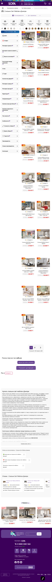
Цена (5, 35)
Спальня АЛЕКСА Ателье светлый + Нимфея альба (43, 158)
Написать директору (5, 575)
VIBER (17, 551)
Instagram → (9, 373)
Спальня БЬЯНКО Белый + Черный (43, 243)
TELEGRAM (23, 551)
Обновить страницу (26, 577)
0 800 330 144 (28, 4)
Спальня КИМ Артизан (28, 101)
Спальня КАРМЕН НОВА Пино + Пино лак (43, 214)
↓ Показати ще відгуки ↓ (26, 368)
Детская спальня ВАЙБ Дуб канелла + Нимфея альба (43, 299)
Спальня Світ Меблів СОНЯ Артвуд (27, 520)
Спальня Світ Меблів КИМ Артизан (33, 481)
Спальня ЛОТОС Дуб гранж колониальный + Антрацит (43, 130)
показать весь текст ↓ (26, 443)
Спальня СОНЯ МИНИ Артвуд (43, 186)
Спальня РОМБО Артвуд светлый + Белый (43, 45)
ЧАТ (29, 551)
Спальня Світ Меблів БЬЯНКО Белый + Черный (9, 520)
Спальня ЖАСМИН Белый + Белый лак (28, 243)
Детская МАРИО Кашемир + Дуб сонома (28, 328)
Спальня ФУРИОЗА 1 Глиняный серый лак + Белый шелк (28, 187)
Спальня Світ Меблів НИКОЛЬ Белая (13, 481)
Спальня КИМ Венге (28, 157)
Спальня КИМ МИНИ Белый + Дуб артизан (28, 214)
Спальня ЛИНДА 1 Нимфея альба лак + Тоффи (28, 130)
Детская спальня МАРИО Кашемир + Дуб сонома (28, 299)
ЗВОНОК (34, 551)
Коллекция (5, 151)
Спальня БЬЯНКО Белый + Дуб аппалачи (43, 101)
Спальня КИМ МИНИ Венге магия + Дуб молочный (28, 73)
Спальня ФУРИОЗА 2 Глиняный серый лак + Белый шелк (43, 272)
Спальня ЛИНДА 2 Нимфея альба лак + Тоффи (28, 271)
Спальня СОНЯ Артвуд (28, 44)
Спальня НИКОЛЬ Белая (43, 72)
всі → (29, 503)
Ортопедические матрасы (22, 567)
